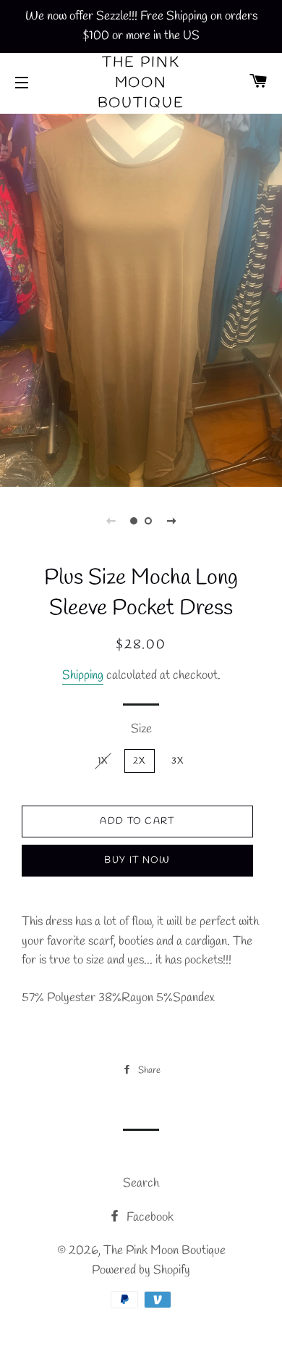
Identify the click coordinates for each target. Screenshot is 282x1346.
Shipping (82, 675)
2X (139, 761)
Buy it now (137, 860)
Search (141, 1183)
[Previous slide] (111, 521)
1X (103, 761)
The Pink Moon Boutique (141, 83)
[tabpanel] (141, 298)
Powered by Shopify (141, 1270)
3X (177, 761)
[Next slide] (171, 521)
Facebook (149, 1217)
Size (141, 729)
